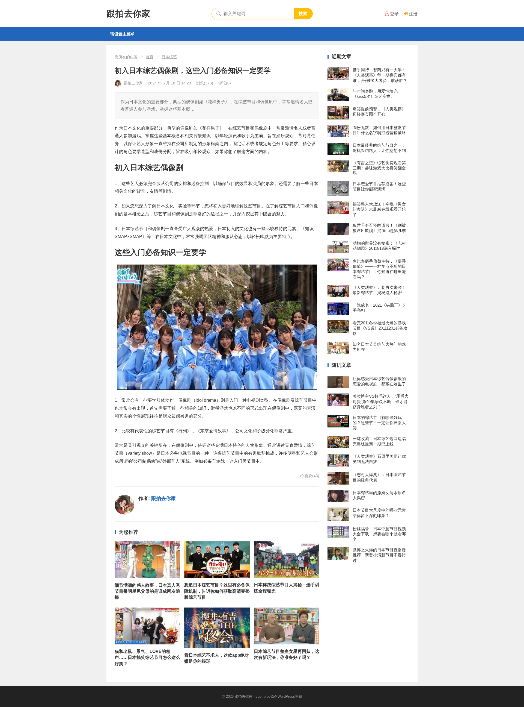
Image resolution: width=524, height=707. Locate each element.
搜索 (303, 13)
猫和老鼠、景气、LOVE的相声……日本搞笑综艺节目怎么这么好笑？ (147, 657)
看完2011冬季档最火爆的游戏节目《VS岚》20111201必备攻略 (380, 328)
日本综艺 (169, 57)
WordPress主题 (290, 696)
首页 (149, 57)
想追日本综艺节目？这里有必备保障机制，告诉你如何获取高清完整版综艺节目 (217, 591)
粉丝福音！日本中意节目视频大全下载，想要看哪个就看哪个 (379, 533)
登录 (394, 13)
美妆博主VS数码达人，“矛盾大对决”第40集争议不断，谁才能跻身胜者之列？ (381, 401)
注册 (413, 13)
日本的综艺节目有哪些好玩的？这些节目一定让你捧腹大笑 (379, 422)
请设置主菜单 (122, 34)
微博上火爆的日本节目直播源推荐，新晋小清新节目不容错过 (379, 554)
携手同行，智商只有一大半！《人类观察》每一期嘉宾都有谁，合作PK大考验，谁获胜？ (380, 75)
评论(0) (224, 83)
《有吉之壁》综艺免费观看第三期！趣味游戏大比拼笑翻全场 (379, 167)
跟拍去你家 (128, 14)
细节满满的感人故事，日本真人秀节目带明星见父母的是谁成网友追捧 (147, 591)
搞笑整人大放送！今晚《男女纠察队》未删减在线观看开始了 (379, 209)
